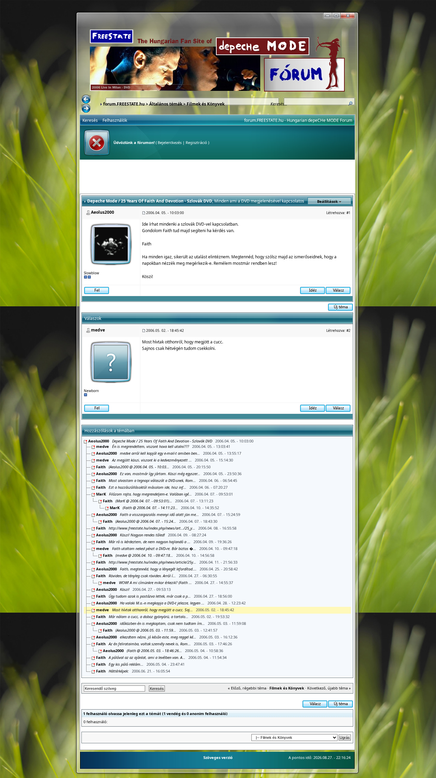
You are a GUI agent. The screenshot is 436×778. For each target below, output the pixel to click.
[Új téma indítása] (340, 306)
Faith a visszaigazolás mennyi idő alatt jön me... (159, 514)
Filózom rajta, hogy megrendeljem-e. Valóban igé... (150, 494)
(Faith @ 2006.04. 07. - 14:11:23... (150, 507)
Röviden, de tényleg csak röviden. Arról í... (142, 575)
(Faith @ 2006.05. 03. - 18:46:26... (154, 650)
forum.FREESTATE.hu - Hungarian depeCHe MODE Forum (298, 120)
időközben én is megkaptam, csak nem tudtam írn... (162, 623)
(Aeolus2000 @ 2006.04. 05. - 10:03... (139, 466)
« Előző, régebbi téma (247, 688)
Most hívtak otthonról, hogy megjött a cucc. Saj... (152, 609)
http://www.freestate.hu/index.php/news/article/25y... (152, 562)
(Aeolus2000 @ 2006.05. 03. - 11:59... (145, 630)
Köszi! (124, 589)
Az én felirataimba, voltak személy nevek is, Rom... (150, 643)
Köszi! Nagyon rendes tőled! (142, 534)
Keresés (90, 120)
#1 (348, 212)
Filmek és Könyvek (205, 104)
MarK (101, 494)
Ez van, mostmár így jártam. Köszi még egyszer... (160, 473)
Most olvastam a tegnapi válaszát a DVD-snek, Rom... (152, 480)
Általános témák (165, 104)
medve (98, 330)
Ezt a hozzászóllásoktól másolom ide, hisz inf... (147, 487)
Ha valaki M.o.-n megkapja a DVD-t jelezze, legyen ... (162, 602)
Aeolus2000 (102, 212)
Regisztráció (196, 142)
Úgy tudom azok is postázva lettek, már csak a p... (150, 596)
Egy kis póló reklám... (126, 664)
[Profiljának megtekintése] (111, 243)
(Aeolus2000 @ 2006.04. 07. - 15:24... (145, 521)
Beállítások (327, 201)
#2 (348, 330)
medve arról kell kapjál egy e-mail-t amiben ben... (160, 453)
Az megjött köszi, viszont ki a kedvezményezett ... (152, 460)
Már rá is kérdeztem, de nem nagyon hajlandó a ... (149, 541)
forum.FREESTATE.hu (124, 104)
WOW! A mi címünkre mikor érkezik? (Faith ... (155, 582)
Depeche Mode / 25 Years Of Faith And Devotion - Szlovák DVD (162, 440)
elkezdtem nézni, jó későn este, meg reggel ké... (158, 636)
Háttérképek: (119, 671)
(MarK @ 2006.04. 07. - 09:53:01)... (143, 500)
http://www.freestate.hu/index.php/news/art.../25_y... (152, 528)
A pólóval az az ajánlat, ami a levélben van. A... (147, 657)
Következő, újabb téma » (329, 688)
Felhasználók (115, 120)
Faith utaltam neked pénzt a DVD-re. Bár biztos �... (154, 548)
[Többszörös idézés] (312, 290)
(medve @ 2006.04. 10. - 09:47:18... (144, 555)
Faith (101, 466)
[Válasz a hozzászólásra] (338, 290)
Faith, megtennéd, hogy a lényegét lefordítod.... (158, 568)
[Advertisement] (217, 176)
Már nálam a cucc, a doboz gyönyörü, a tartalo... (148, 616)
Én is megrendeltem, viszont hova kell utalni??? (150, 446)
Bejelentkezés (170, 142)
